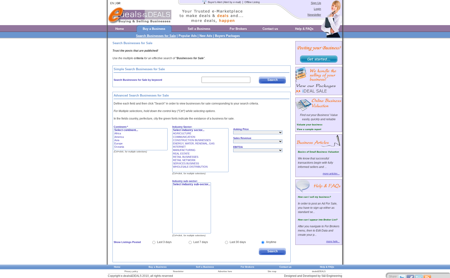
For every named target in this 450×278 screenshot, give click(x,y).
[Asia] (140, 140)
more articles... (331, 173)
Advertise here (225, 271)
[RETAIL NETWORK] (200, 160)
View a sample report (309, 129)
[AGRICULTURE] (200, 133)
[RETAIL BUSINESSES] (200, 157)
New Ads (205, 36)
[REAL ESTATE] (200, 153)
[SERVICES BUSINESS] (200, 163)
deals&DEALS (319, 271)
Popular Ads (188, 36)
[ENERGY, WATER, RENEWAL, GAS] (200, 143)
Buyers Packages (227, 36)
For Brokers (238, 29)
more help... (333, 241)
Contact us (270, 29)
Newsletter (314, 14)
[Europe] (140, 143)
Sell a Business (199, 29)
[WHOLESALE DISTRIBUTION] (200, 167)
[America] (140, 137)
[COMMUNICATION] (200, 137)
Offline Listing (252, 2)
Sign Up (316, 3)
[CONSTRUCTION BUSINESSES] (200, 140)
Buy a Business (154, 29)
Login (317, 9)
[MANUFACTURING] (200, 150)
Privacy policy (131, 271)
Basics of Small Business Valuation (318, 152)
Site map (272, 271)
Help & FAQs (304, 29)
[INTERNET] (200, 147)
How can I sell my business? (314, 197)
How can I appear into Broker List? (318, 219)
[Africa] (140, 133)
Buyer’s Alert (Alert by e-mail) (224, 2)
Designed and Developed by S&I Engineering (313, 276)
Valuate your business (309, 124)
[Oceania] (140, 147)
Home (119, 29)
